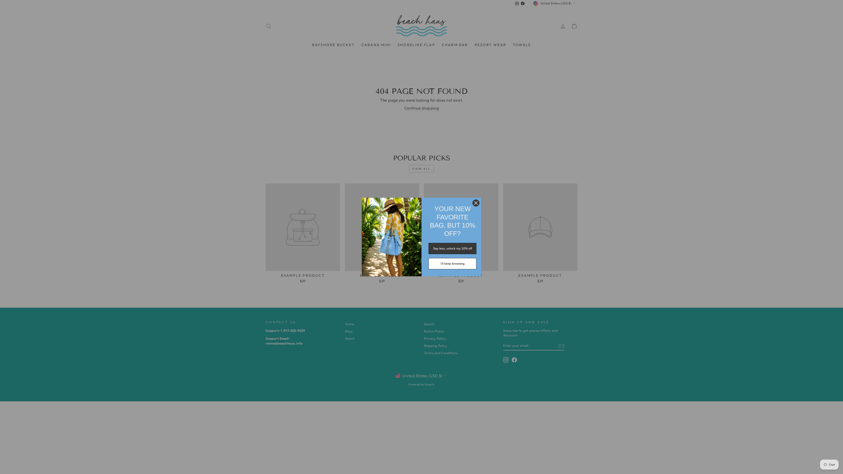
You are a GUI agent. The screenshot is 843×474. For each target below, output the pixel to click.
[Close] (476, 203)
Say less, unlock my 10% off (452, 248)
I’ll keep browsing (453, 263)
